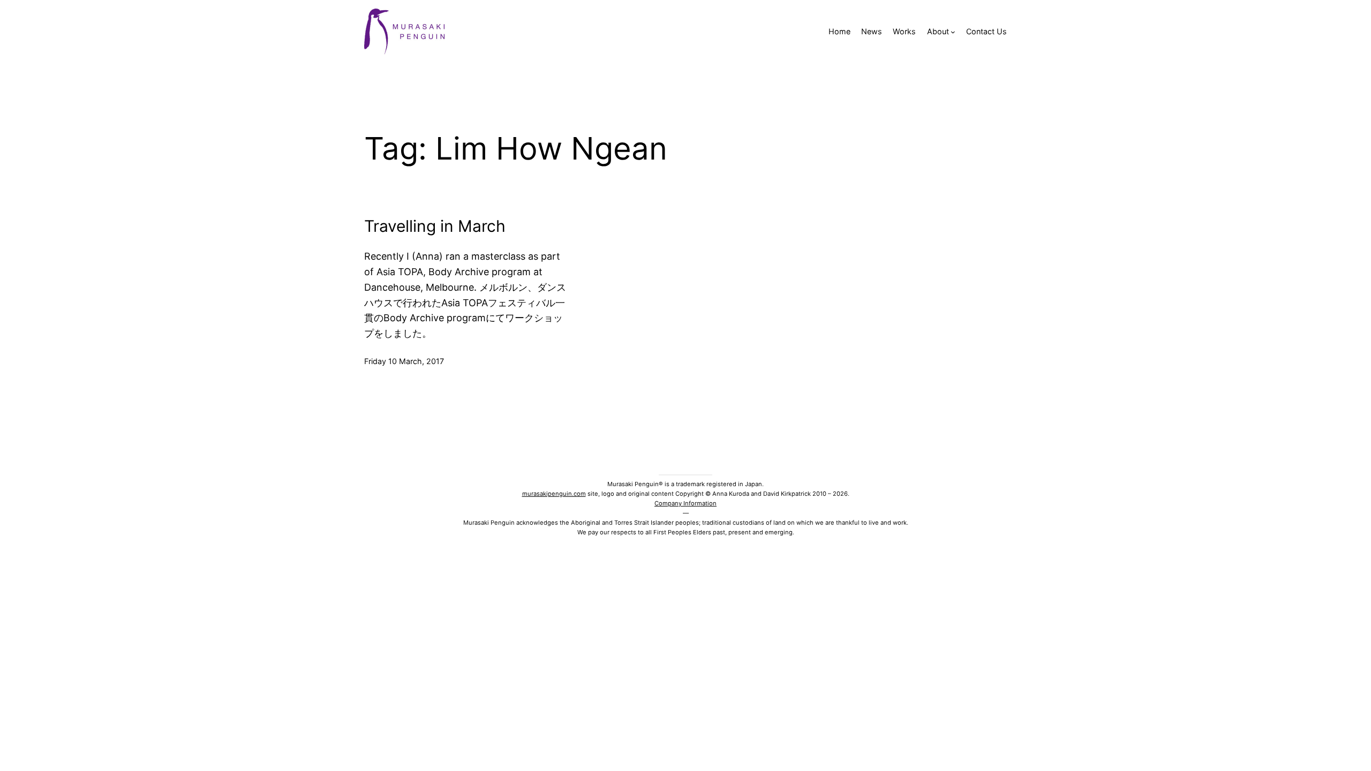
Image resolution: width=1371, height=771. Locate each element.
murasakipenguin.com (554, 493)
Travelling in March (435, 226)
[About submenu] (953, 31)
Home (839, 31)
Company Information (685, 503)
